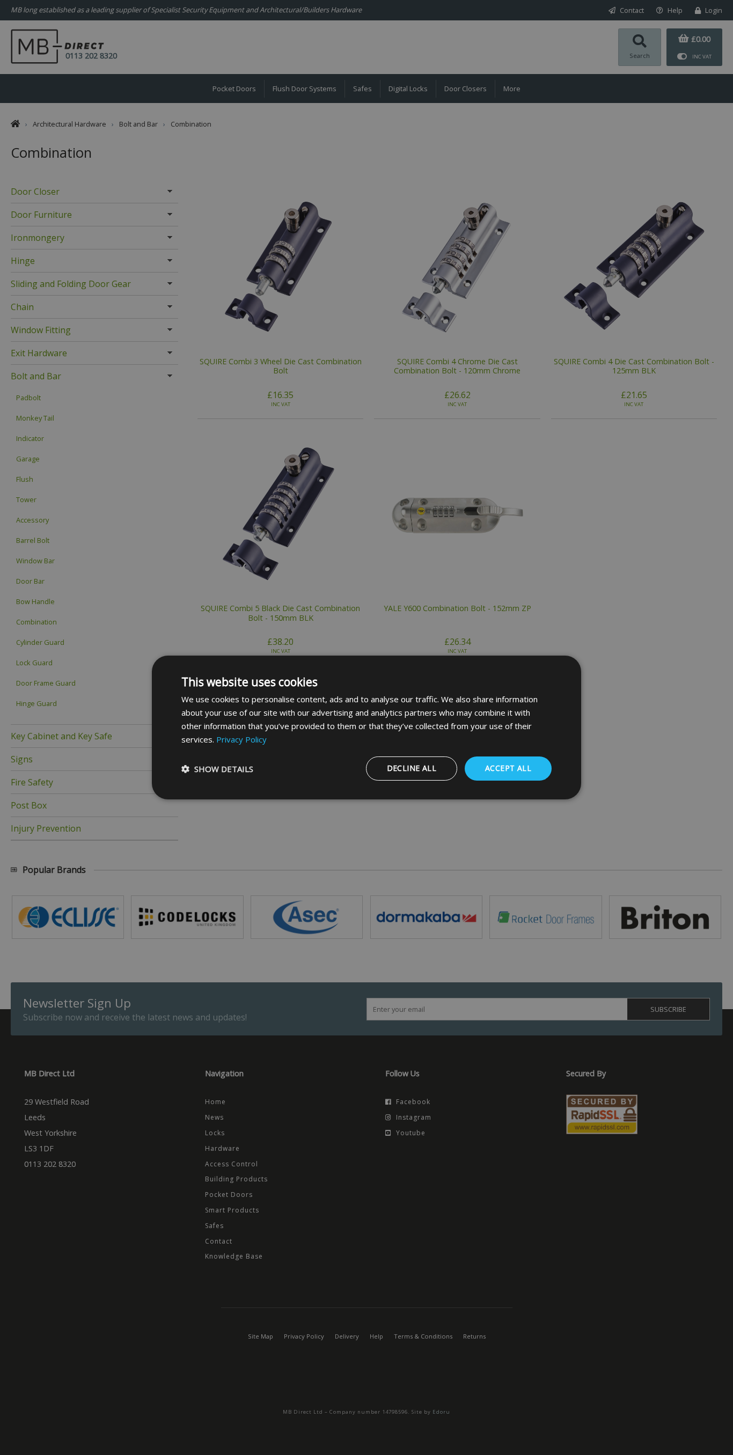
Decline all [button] (411, 768)
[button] (217, 769)
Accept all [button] (508, 768)
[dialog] (366, 727)
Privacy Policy (241, 739)
